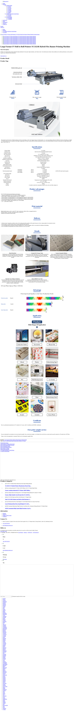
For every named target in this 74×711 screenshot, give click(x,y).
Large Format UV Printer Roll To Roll (7, 444)
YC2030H (9, 10)
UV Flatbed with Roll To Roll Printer (12, 13)
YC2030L (9, 9)
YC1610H (9, 11)
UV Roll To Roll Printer (4, 451)
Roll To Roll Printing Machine (6, 447)
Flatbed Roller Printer (4, 442)
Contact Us (5, 24)
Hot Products (20, 532)
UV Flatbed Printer (8, 5)
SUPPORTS (5, 22)
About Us (4, 23)
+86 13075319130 (6, 523)
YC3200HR (9, 19)
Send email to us (3, 55)
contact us (2, 27)
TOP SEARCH (36, 532)
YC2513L (9, 7)
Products (4, 4)
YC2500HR (9, 18)
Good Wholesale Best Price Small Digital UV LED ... (17, 503)
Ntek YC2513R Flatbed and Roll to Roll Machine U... (17, 499)
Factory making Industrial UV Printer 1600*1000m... (18, 490)
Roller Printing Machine (4, 449)
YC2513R (9, 14)
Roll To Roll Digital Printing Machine (7, 445)
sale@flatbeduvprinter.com (8, 525)
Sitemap (25, 532)
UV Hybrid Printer (8, 17)
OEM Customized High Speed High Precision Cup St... (18, 508)
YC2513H (9, 8)
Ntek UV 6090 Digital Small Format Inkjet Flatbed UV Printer (14, 440)
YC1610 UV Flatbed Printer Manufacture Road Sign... (18, 485)
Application (5, 20)
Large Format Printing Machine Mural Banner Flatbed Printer (15, 439)
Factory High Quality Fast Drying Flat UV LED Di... (17, 494)
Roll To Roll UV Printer (4, 448)
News (4, 21)
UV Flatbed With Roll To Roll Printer (7, 450)
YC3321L (9, 6)
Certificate (5, 516)
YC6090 (9, 12)
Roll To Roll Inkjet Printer (5, 446)
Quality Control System (7, 515)
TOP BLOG (30, 532)
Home (4, 3)
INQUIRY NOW (3, 531)
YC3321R (9, 15)
